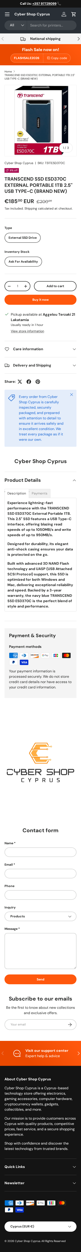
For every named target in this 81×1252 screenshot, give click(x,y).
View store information (27, 331)
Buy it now (40, 300)
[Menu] (7, 14)
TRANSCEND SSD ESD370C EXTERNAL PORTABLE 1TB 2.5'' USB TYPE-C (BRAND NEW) (39, 76)
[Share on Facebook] (28, 381)
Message (11, 929)
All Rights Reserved (53, 1241)
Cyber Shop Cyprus (18, 163)
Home (8, 71)
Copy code (59, 58)
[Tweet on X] (19, 381)
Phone (9, 886)
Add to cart (55, 286)
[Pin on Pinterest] (37, 381)
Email (8, 865)
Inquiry (10, 907)
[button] (74, 14)
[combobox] (40, 25)
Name (8, 843)
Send (40, 979)
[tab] (16, 493)
